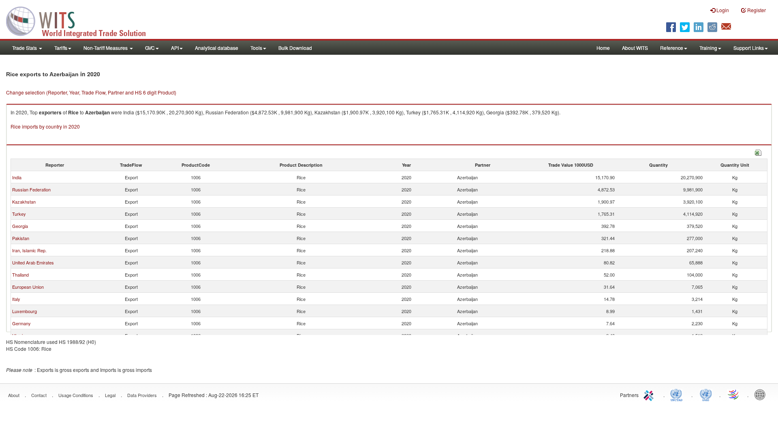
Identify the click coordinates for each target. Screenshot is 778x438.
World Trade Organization (734, 394)
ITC (650, 394)
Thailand (20, 274)
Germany (21, 323)
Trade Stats (25, 47)
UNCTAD (678, 394)
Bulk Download (295, 47)
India (16, 177)
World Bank (762, 394)
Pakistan (20, 238)
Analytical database (216, 47)
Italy (16, 299)
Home (603, 47)
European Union (28, 286)
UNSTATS (706, 394)
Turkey (19, 213)
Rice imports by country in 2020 (45, 126)
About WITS (635, 47)
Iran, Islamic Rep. (29, 250)
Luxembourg (24, 311)
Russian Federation (31, 189)
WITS (81, 20)
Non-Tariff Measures (106, 47)
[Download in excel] (758, 151)
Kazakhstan (24, 201)
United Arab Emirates (33, 262)
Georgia (20, 226)
